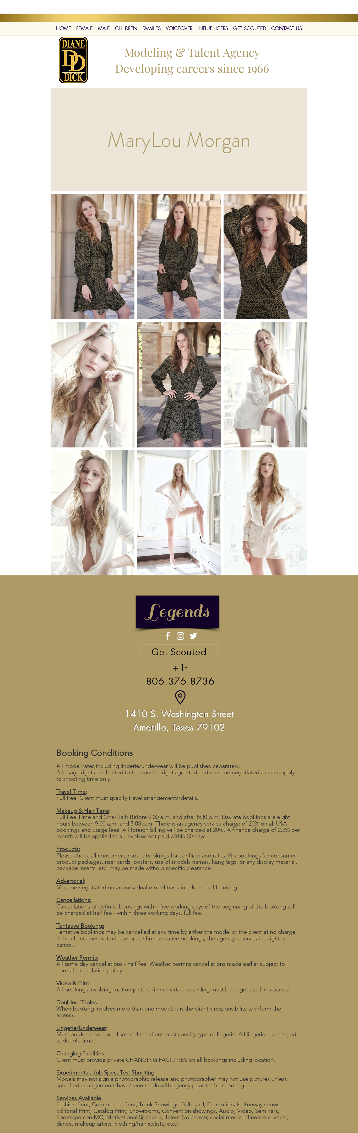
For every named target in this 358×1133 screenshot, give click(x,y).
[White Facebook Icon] (167, 636)
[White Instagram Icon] (180, 636)
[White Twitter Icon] (193, 636)
